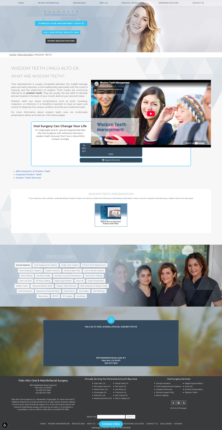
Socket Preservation (194, 389)
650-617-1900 (97, 151)
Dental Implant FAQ (165, 392)
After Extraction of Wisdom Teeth (33, 171)
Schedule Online (111, 424)
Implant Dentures (164, 389)
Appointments (112, 160)
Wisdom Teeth (191, 392)
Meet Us (104, 3)
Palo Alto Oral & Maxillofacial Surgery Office (111, 327)
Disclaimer (166, 424)
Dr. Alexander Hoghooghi (44, 399)
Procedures (79, 3)
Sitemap (178, 424)
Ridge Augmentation (194, 383)
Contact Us (198, 3)
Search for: (92, 417)
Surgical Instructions (133, 3)
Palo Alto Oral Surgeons (22, 399)
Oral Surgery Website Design (104, 428)
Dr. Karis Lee (62, 399)
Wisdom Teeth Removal (28, 178)
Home (21, 3)
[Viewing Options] (5, 425)
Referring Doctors (168, 3)
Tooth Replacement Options (168, 386)
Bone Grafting (162, 395)
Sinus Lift (189, 386)
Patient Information (48, 3)
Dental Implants (163, 383)
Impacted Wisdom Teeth (29, 174)
